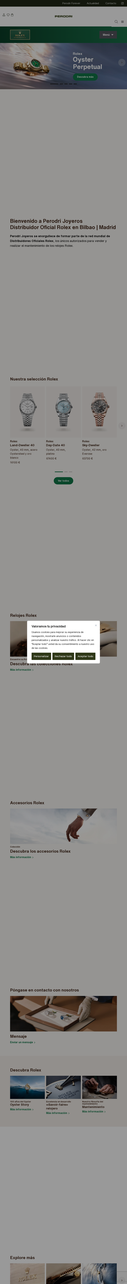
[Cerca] (96, 625)
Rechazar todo (63, 656)
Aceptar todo (85, 656)
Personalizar (41, 656)
